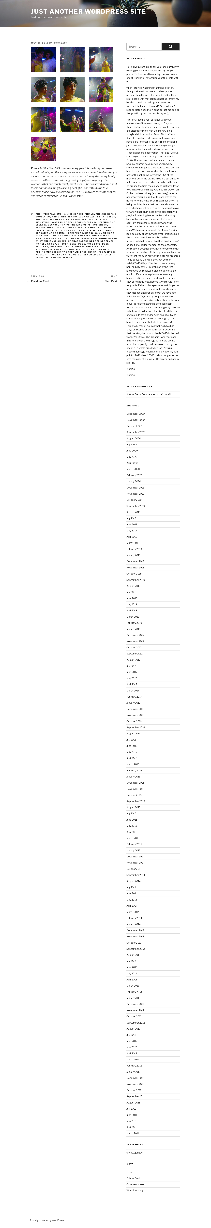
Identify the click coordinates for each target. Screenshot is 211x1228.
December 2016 (135, 709)
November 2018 (135, 567)
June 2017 (131, 672)
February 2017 (134, 696)
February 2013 (134, 991)
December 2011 (135, 1078)
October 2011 (133, 1090)
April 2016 (131, 758)
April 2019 (131, 536)
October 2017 (133, 647)
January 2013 (133, 998)
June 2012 (131, 1041)
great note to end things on (67, 230)
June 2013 (131, 967)
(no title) (131, 368)
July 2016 (131, 739)
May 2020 (131, 456)
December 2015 (135, 782)
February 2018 (134, 622)
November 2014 (135, 862)
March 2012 (132, 1059)
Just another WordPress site (88, 11)
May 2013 (131, 973)
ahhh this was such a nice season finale (65, 214)
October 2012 (133, 1016)
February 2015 (134, 844)
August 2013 (133, 954)
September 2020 (135, 432)
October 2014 (134, 868)
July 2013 (131, 961)
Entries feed (133, 1178)
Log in (129, 1172)
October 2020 (134, 426)
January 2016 (133, 776)
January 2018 (133, 629)
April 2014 (131, 905)
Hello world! (165, 394)
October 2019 (134, 499)
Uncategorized (134, 1152)
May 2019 (131, 530)
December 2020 (135, 413)
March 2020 (133, 469)
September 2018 (135, 579)
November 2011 (135, 1084)
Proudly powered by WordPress (47, 1220)
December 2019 (135, 487)
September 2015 (135, 801)
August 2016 (133, 733)
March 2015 (132, 838)
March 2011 (132, 1133)
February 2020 (134, 475)
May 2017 (131, 678)
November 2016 (135, 715)
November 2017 (135, 641)
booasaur (60, 43)
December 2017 (135, 635)
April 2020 (132, 463)
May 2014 (131, 899)
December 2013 (135, 930)
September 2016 (135, 727)
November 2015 (135, 789)
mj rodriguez (67, 244)
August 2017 (133, 659)
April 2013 (131, 979)
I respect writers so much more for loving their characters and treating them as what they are (75, 236)
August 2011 (133, 1102)
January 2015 (133, 850)
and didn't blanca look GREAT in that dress (83, 217)
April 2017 (131, 684)
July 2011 (131, 1108)
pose (81, 244)
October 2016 (134, 721)
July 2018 (131, 592)
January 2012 (133, 1071)
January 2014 (133, 924)
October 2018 (134, 573)
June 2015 (131, 819)
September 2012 (135, 1022)
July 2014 (131, 887)
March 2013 (132, 985)
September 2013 (135, 948)
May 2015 (131, 825)
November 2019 (135, 493)
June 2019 (131, 524)
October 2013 (133, 942)
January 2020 (133, 481)
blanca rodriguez (49, 227)
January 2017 (133, 702)
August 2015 (133, 807)
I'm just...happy (68, 238)
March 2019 (132, 542)
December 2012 (135, 1004)
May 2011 (131, 1121)
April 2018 (131, 610)
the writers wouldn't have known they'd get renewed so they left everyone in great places (76, 255)
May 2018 (131, 604)
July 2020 (131, 444)
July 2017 (131, 665)
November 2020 (135, 419)
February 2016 (134, 770)
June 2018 (131, 598)
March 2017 (132, 690)
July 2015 (131, 813)
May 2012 (131, 1047)
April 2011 (131, 1127)
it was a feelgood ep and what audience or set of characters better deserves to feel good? (76, 241)
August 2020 (133, 438)
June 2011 (131, 1115)
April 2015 (131, 832)
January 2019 (133, 555)
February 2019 (134, 549)
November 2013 (135, 936)
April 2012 (131, 1053)
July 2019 (131, 518)
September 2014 (135, 875)
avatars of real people (68, 222)
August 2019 (133, 512)
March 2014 (132, 912)
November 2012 (135, 1010)
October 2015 (134, 795)
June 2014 (131, 893)
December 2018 (135, 561)
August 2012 (133, 1028)
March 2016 (132, 764)
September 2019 (135, 506)
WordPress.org (134, 1190)
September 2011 (135, 1096)
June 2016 (131, 745)
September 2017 (135, 653)
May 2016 (131, 752)
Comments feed (135, 1184)
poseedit (56, 246)
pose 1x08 (94, 244)
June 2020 (132, 450)
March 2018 (132, 616)
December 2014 (135, 856)
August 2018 (133, 586)
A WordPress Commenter (140, 394)
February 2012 (134, 1065)
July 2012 (131, 1034)
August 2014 (133, 881)
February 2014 (134, 918)
